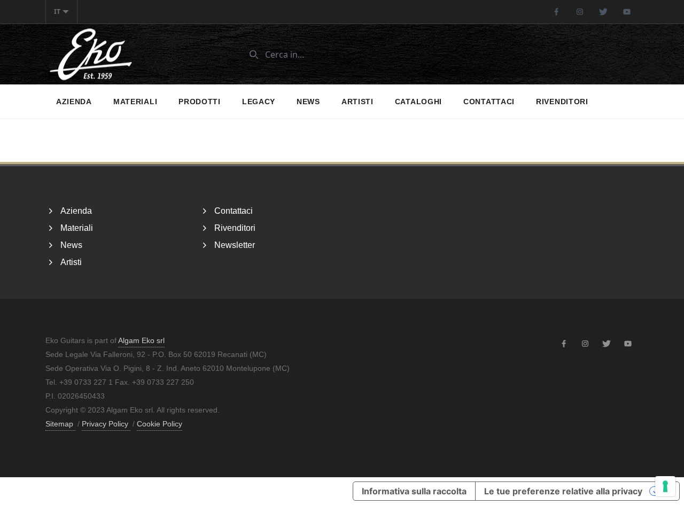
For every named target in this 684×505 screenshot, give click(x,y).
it (57, 11)
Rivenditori (562, 101)
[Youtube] (627, 12)
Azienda (74, 101)
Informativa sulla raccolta (414, 491)
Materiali (135, 101)
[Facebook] (556, 12)
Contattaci (489, 101)
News (308, 101)
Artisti (357, 101)
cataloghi (418, 101)
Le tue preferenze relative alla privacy (563, 491)
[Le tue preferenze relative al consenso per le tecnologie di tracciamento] (665, 486)
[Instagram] (580, 12)
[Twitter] (603, 12)
